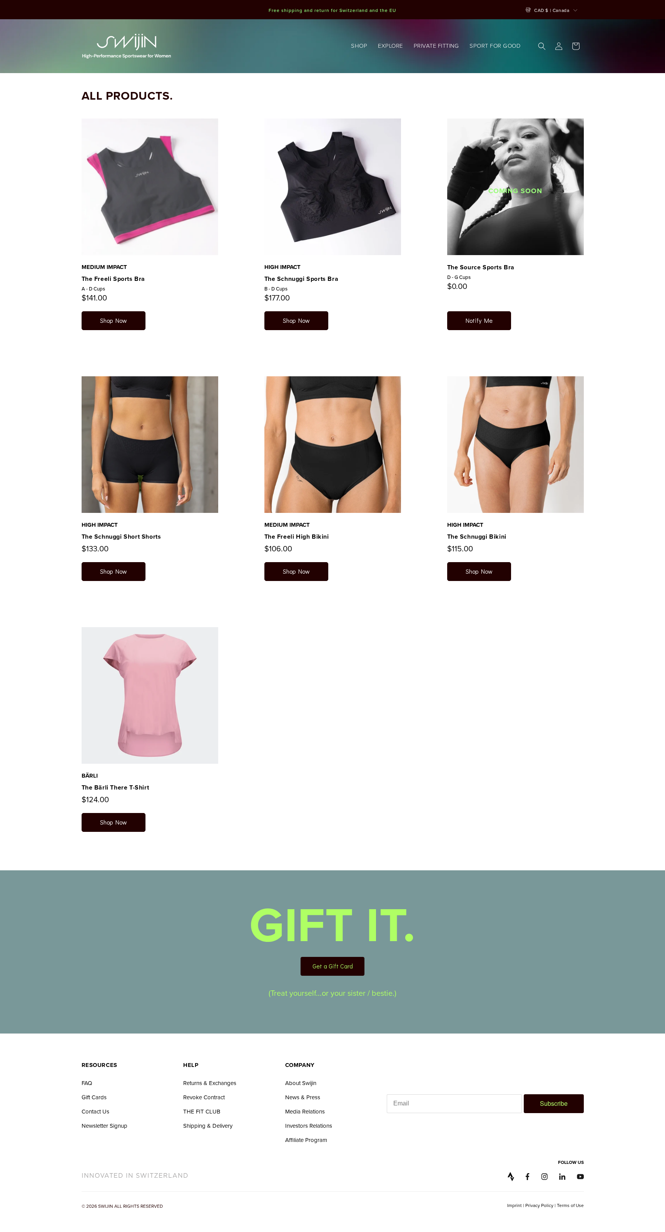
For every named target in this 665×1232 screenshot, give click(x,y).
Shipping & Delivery (207, 1126)
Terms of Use (570, 1205)
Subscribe (554, 1103)
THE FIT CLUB (201, 1111)
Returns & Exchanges (209, 1083)
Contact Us (95, 1111)
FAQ (87, 1083)
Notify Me (479, 320)
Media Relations (305, 1111)
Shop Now (113, 320)
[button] (359, 46)
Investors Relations (308, 1126)
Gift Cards (94, 1097)
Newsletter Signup (104, 1126)
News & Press (302, 1097)
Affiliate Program (306, 1140)
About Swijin (300, 1083)
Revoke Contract (204, 1097)
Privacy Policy (539, 1205)
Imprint (514, 1205)
